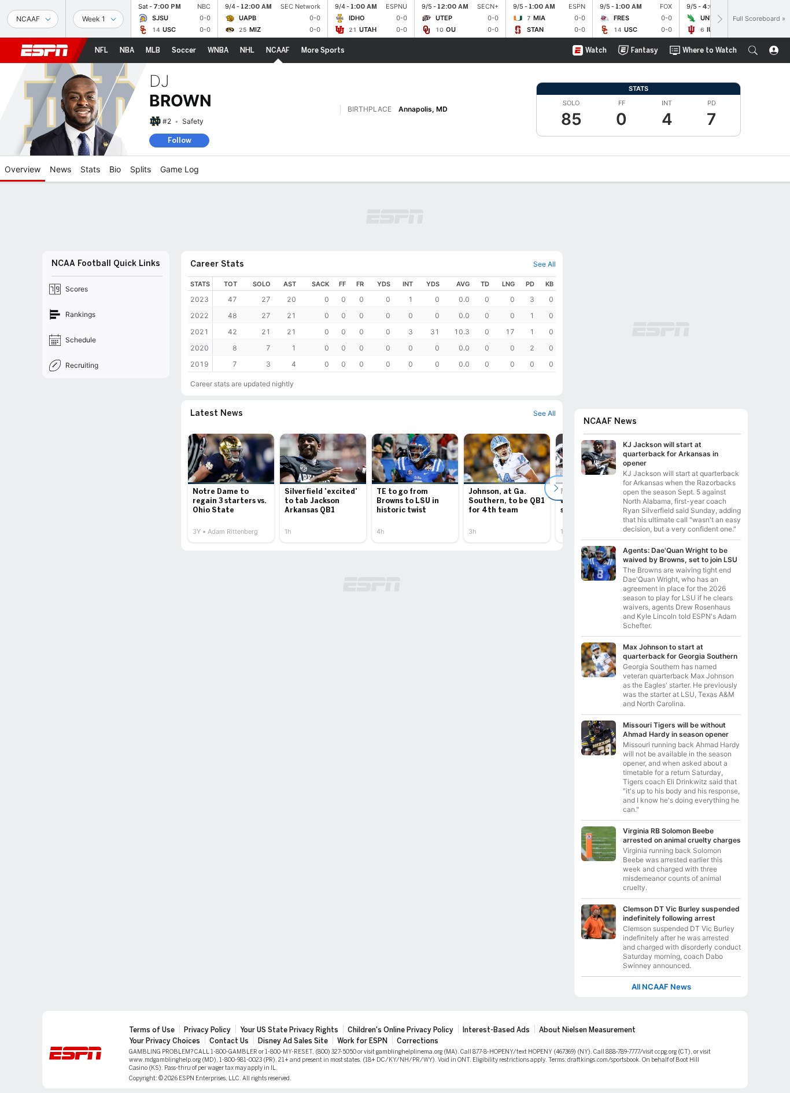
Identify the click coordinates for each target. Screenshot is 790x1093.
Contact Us (229, 1041)
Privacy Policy (207, 1030)
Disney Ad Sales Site (293, 1041)
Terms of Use (152, 1030)
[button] (753, 50)
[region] (384, 324)
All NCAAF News (661, 987)
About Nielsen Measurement (587, 1030)
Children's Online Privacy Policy (400, 1030)
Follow (179, 140)
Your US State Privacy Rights (289, 1030)
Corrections (417, 1041)
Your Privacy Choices (164, 1041)
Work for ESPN (362, 1041)
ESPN (44, 50)
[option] (231, 488)
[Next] (719, 19)
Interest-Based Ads (496, 1030)
